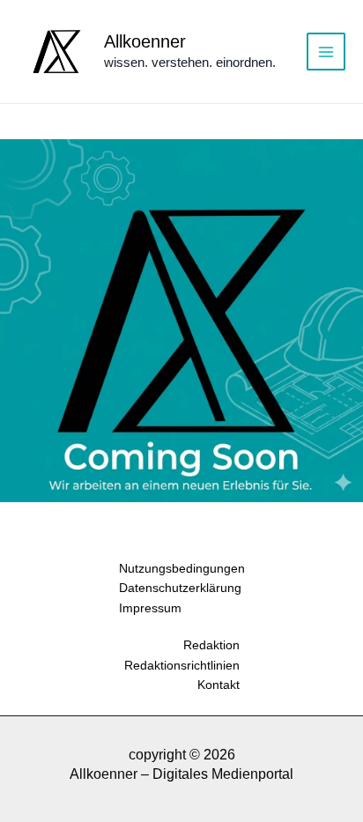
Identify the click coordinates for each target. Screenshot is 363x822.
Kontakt (218, 685)
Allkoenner (145, 41)
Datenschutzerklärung (180, 588)
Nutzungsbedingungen (182, 568)
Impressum (150, 608)
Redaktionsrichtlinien (182, 665)
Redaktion (211, 645)
